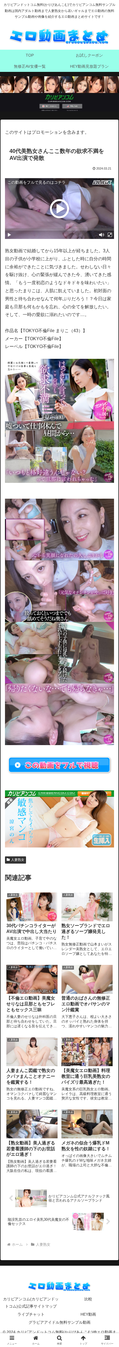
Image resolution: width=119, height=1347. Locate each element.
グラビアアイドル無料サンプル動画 (59, 1322)
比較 (88, 1299)
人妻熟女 (17, 860)
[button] (107, 923)
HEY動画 (88, 1314)
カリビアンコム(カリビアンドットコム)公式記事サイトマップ (31, 1302)
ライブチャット (31, 1314)
